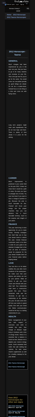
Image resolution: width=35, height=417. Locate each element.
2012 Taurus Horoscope (16, 411)
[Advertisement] (21, 382)
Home (9, 15)
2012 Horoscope (19, 15)
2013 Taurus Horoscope (16, 367)
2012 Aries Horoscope (16, 406)
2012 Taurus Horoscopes (16, 17)
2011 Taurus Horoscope (16, 363)
